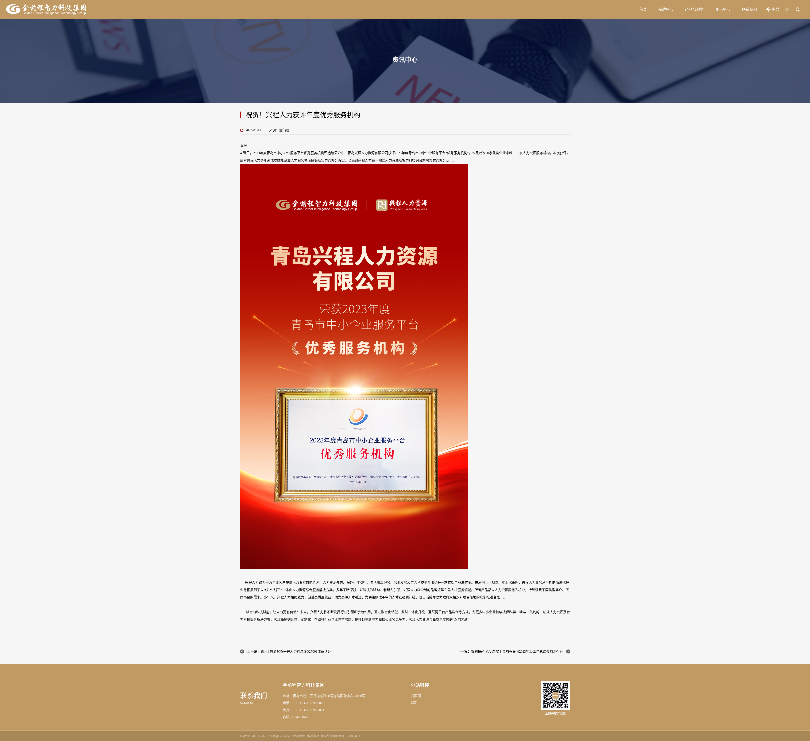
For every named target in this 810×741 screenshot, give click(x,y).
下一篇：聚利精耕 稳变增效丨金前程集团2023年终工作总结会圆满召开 (510, 651)
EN (787, 9)
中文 (775, 9)
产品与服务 (694, 9)
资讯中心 (722, 9)
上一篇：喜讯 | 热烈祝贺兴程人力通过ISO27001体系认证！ (290, 651)
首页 (643, 9)
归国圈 (416, 696)
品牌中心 (666, 9)
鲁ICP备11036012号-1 (346, 736)
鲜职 (414, 703)
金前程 (284, 130)
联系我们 (749, 9)
